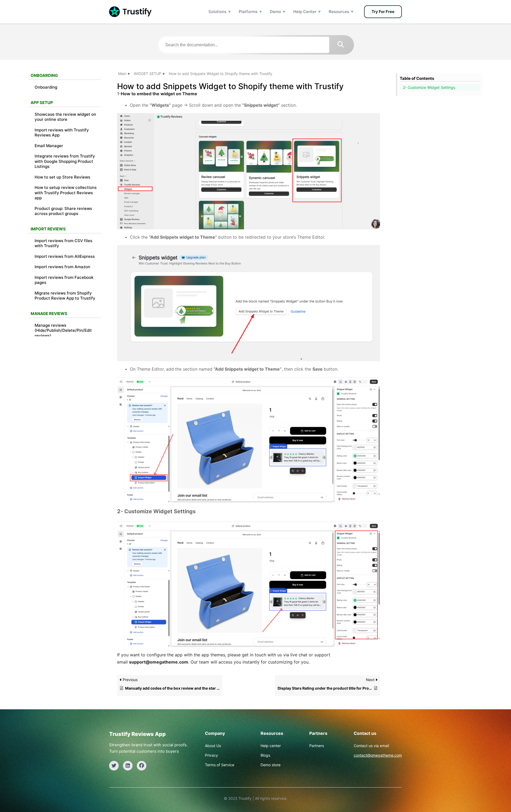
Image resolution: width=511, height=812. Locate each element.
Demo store (271, 765)
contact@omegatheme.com (378, 755)
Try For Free (383, 11)
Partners (316, 745)
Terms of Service (219, 765)
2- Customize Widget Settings (429, 87)
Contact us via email (371, 745)
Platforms (248, 11)
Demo (275, 11)
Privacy (211, 755)
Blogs (265, 755)
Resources (339, 11)
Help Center (304, 11)
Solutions (217, 11)
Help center (271, 745)
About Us (213, 745)
